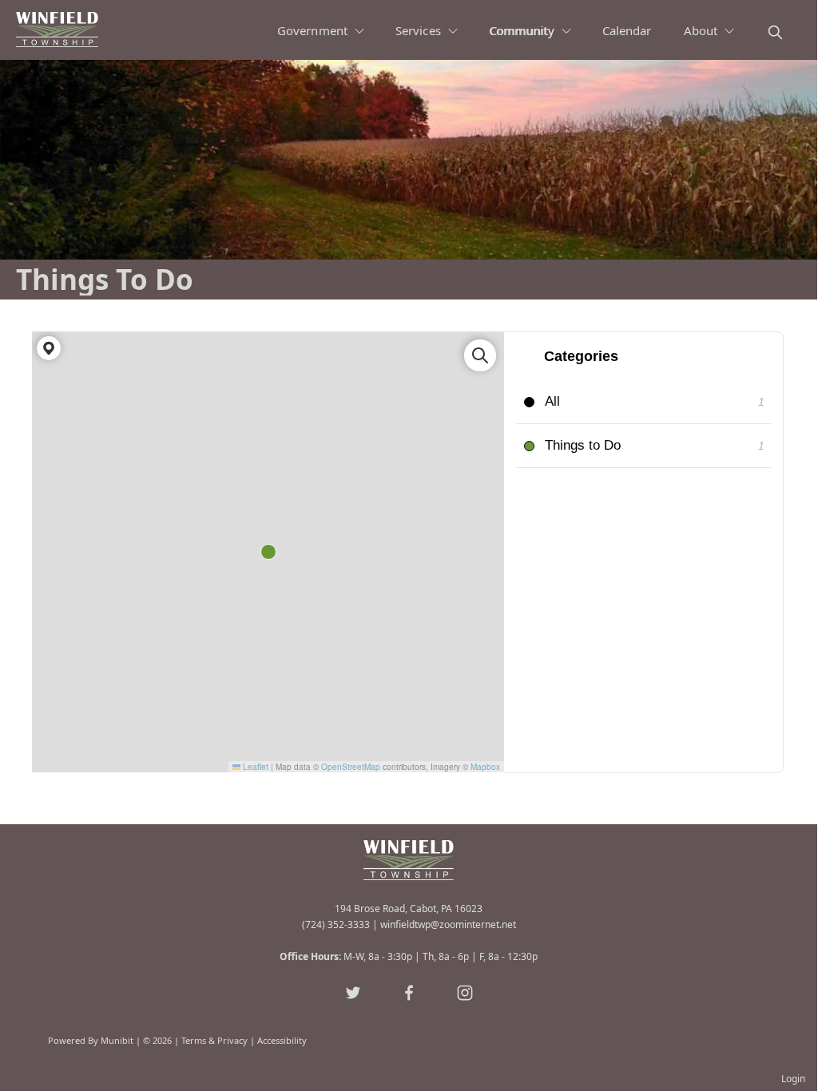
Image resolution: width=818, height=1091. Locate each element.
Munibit (117, 1040)
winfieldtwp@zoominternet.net (448, 924)
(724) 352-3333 (336, 924)
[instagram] (465, 993)
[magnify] (775, 32)
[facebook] (409, 993)
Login (793, 1078)
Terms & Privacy (214, 1040)
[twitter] (353, 993)
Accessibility (282, 1040)
